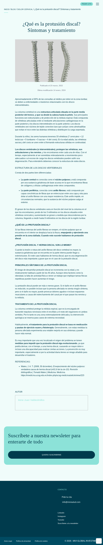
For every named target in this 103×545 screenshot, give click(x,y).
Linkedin (61, 513)
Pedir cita (86, 4)
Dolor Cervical (25, 9)
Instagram (62, 516)
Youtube (61, 520)
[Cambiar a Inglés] (99, 541)
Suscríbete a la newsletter (68, 523)
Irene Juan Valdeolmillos (31, 400)
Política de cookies (41, 541)
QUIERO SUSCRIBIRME (51, 455)
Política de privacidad (23, 541)
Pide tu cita (67, 497)
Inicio (6, 9)
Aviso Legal (8, 541)
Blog (13, 9)
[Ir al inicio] (8, 4)
